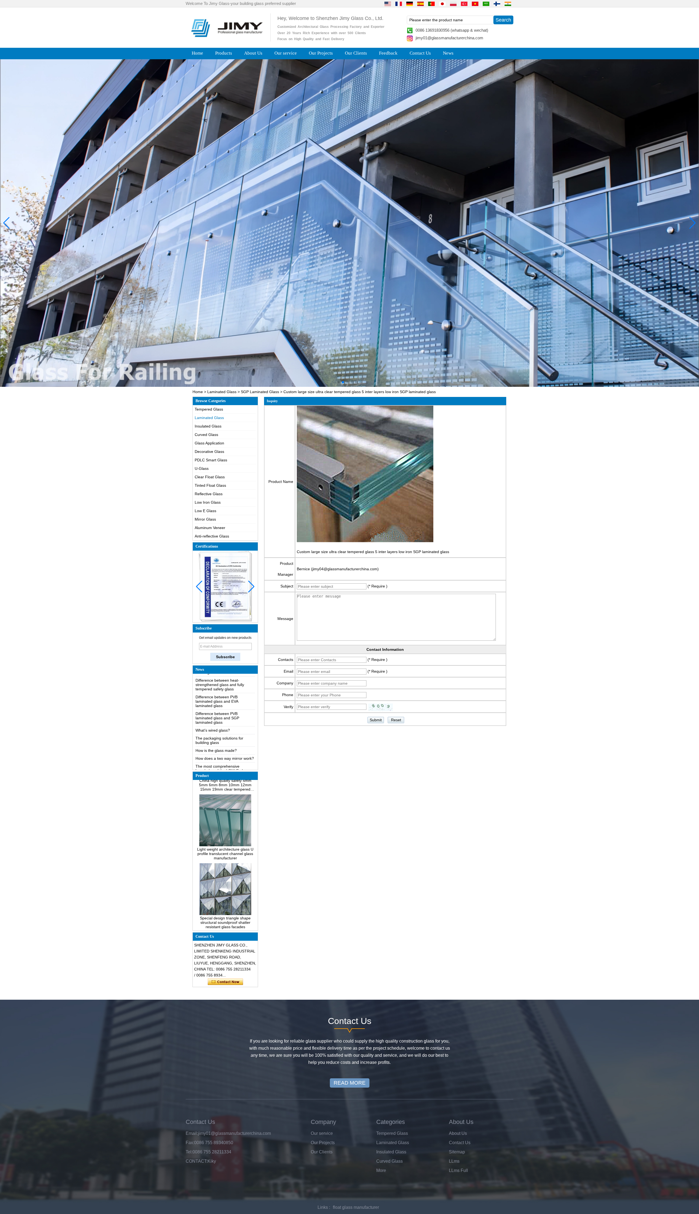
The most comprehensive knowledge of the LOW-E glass (222, 738)
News (448, 53)
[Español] (420, 3)
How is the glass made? (216, 720)
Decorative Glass (209, 451)
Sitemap (457, 1152)
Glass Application (209, 443)
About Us (253, 53)
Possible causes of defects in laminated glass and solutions (221, 750)
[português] (431, 3)
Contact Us (420, 53)
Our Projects (321, 53)
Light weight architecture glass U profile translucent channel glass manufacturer (225, 823)
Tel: (189, 1152)
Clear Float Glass (210, 477)
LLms (454, 1161)
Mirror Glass (205, 519)
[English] (387, 3)
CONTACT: (197, 1161)
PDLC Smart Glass (211, 460)
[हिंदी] (508, 3)
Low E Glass (205, 511)
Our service (285, 53)
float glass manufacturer (356, 1207)
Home (197, 53)
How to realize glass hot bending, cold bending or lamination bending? (224, 764)
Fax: (190, 1142)
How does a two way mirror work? (225, 728)
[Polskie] (453, 3)
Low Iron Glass (208, 502)
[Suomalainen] (497, 3)
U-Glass (202, 468)
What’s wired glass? (213, 700)
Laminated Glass (221, 392)
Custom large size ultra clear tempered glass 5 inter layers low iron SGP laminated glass (373, 552)
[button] (338, 382)
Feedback (388, 53)
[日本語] (442, 3)
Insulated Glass (208, 426)
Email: (192, 1133)
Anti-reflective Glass (212, 536)
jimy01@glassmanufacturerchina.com (449, 37)
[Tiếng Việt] (475, 3)
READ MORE (350, 1083)
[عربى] (486, 3)
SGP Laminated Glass (260, 392)
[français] (398, 3)
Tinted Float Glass (210, 485)
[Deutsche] (409, 3)
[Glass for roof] (349, 223)
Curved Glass (206, 434)
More (381, 1170)
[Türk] (464, 3)
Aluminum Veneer (210, 528)
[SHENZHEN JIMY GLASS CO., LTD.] (226, 39)
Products (223, 53)
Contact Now (225, 982)
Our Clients (356, 53)
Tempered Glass (209, 409)
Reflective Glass (209, 494)
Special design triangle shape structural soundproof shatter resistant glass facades (225, 892)
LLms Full (458, 1170)
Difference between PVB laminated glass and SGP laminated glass (217, 687)
